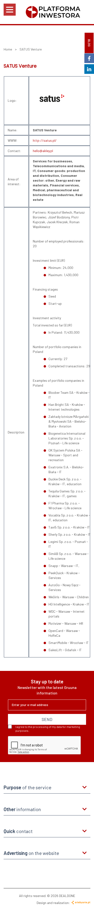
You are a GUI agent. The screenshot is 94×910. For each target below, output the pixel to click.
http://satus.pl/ (45, 140)
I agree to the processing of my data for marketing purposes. (47, 728)
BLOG (89, 43)
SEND (47, 719)
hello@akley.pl (43, 151)
